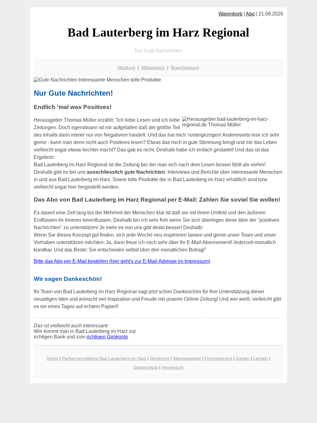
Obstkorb (126, 67)
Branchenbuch (185, 67)
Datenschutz (145, 367)
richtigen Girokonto (107, 336)
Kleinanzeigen (187, 358)
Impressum (173, 367)
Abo (250, 13)
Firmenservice (218, 358)
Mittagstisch (153, 67)
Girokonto (159, 358)
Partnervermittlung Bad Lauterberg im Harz (104, 358)
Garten (243, 358)
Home (52, 358)
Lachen (260, 358)
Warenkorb (230, 13)
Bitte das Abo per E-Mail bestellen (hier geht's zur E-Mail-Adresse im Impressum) (122, 261)
